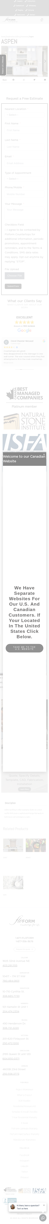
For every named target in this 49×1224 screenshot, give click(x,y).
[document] (24, 612)
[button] (44, 454)
